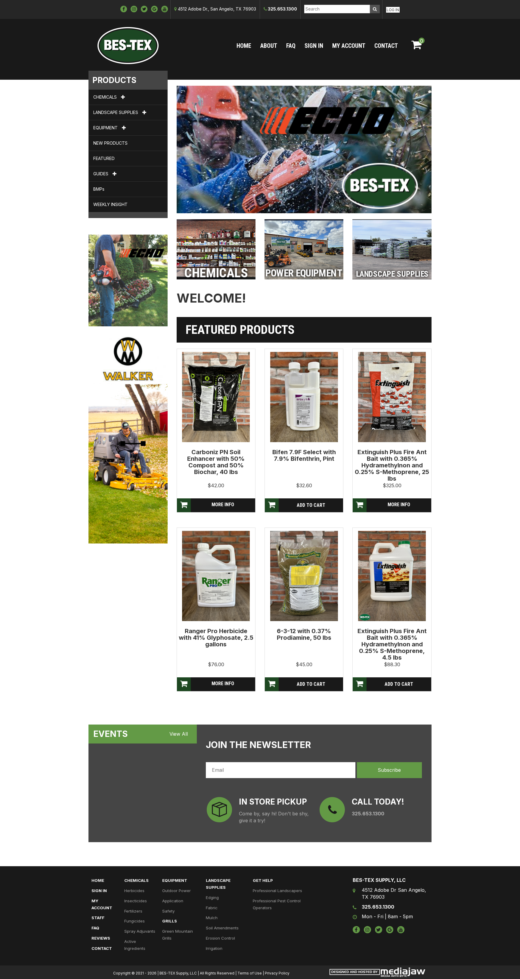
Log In (393, 10)
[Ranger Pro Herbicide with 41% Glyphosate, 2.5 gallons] (216, 576)
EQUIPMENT (106, 127)
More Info (223, 504)
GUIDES (101, 173)
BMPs (98, 189)
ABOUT (268, 45)
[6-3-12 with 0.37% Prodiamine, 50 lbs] (304, 576)
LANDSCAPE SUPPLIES (116, 112)
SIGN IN (314, 45)
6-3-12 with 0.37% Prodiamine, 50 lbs (304, 634)
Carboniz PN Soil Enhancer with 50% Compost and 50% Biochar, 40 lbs (216, 462)
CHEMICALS (105, 97)
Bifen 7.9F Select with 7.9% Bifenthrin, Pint (304, 455)
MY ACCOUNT (348, 45)
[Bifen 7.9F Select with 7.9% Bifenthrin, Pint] (304, 397)
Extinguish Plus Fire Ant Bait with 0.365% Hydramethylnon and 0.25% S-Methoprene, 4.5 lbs (392, 644)
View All (178, 734)
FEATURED (104, 158)
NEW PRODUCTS (110, 143)
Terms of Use (249, 973)
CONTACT (386, 45)
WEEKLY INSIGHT (110, 204)
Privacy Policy (277, 973)
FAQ (291, 45)
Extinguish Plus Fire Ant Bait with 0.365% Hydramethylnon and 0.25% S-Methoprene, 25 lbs (392, 465)
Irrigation (214, 948)
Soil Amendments (222, 927)
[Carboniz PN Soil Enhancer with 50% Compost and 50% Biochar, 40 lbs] (216, 397)
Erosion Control (220, 938)
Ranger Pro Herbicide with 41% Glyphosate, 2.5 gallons (216, 637)
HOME (244, 45)
